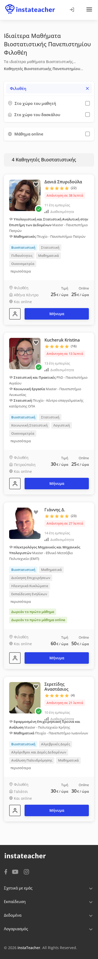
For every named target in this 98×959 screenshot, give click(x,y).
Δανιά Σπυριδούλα (63, 182)
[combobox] (49, 88)
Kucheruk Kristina (62, 340)
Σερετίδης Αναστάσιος (56, 686)
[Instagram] (26, 871)
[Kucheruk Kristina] (15, 483)
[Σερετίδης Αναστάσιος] (15, 810)
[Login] (72, 10)
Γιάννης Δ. (54, 510)
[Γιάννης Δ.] (15, 658)
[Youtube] (16, 872)
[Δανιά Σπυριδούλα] (15, 314)
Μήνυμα (56, 313)
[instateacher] (30, 4)
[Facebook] (5, 871)
